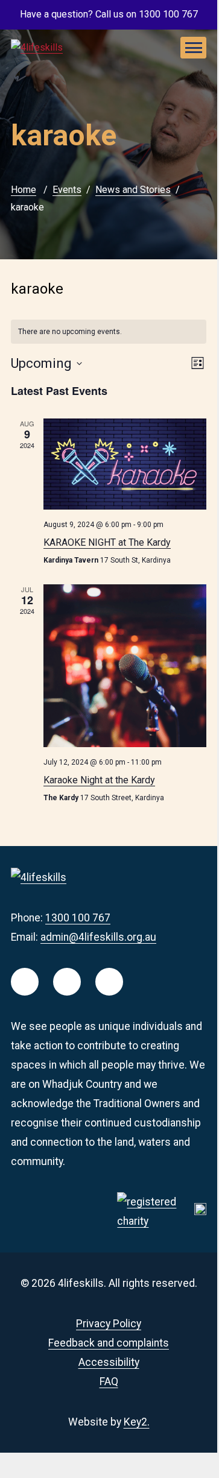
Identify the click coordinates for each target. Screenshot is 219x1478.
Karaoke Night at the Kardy (99, 780)
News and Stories (133, 189)
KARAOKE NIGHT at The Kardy (107, 542)
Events (66, 189)
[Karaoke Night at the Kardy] (124, 665)
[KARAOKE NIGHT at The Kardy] (124, 464)
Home (23, 189)
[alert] (108, 332)
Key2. (137, 1422)
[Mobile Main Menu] (193, 48)
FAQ (109, 1381)
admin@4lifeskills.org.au (98, 937)
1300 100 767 (77, 918)
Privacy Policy (108, 1324)
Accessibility (108, 1362)
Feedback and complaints (108, 1343)
